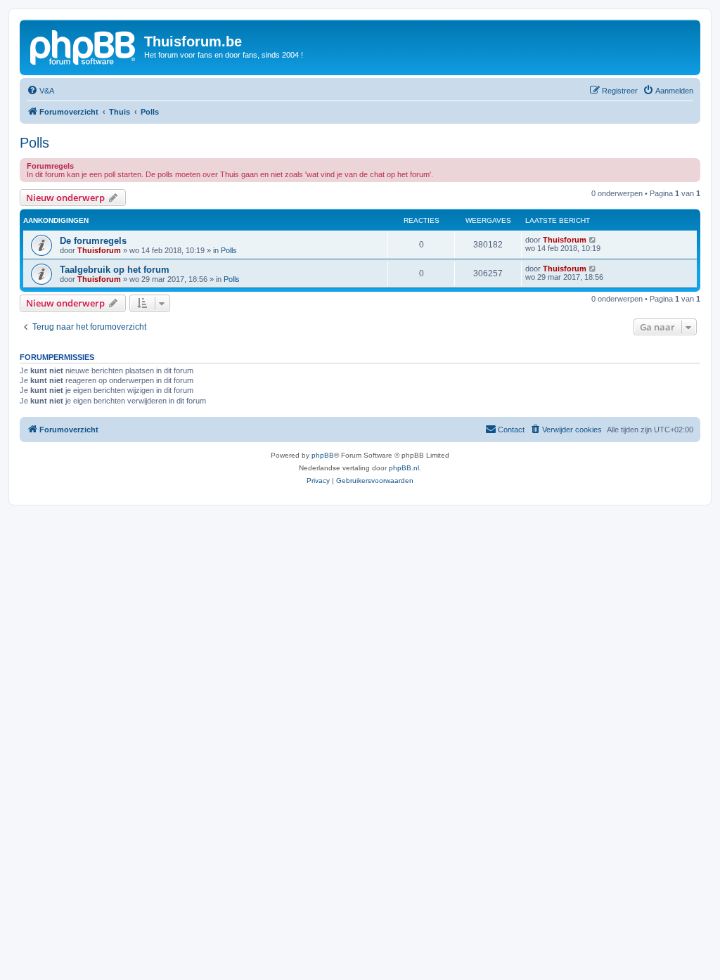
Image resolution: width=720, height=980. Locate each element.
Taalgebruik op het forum (114, 269)
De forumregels (93, 241)
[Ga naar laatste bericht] (593, 240)
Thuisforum (99, 250)
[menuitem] (40, 90)
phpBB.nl (404, 468)
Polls (34, 142)
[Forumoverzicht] (83, 45)
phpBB (322, 455)
